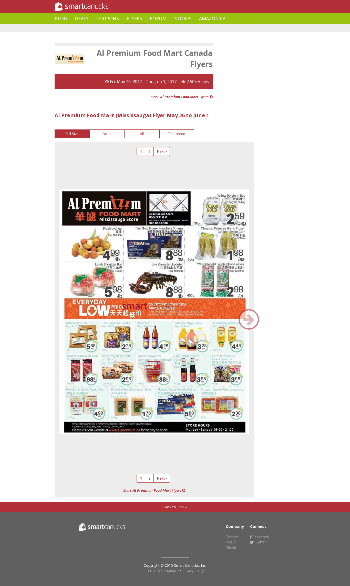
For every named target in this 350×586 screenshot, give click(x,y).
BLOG (61, 18)
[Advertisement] (148, 28)
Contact (232, 536)
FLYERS (134, 18)
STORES (182, 18)
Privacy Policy (193, 570)
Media (231, 547)
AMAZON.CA (212, 18)
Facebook (260, 536)
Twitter (260, 542)
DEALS (82, 18)
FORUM (158, 18)
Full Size (72, 133)
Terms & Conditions (162, 570)
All (142, 133)
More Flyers (180, 96)
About (231, 542)
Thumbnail (177, 133)
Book (106, 133)
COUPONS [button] (107, 18)
